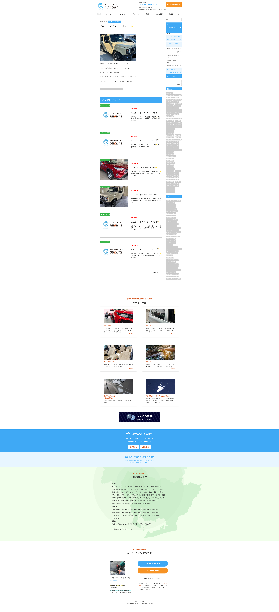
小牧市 (148, 486)
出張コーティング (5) (170, 202)
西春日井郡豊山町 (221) (171, 156)
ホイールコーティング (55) (173, 52)
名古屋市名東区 (135, 515)
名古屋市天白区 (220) (170, 139)
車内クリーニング (136, 14)
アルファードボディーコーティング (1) (173, 270)
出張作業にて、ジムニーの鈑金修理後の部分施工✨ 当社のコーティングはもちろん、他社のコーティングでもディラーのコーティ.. (146, 118)
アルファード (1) (170, 255)
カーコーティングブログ (114, 21)
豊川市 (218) (169, 183)
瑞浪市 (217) (169, 105)
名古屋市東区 (155, 515)
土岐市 (125, 524)
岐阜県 (114, 521)
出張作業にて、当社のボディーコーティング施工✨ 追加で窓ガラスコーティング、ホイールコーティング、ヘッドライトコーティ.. (146, 146)
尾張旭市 (137, 486)
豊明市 (129, 495)
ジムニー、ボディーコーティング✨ (145, 113)
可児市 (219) (169, 99)
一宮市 (125, 486)
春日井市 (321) (169, 97)
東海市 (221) (176, 141)
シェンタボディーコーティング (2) (173, 259)
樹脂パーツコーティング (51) (172, 61)
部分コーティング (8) (170, 200)
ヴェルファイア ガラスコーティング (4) (173, 232)
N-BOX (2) (178, 200)
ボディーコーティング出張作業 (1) (173, 263)
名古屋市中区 (145, 509)
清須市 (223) (178, 135)
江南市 (131, 489)
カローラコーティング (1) (171, 215)
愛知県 (114, 483)
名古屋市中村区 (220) (170, 118)
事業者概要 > (113, 580)
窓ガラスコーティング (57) (173, 48)
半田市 (140, 492)
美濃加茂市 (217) (170, 116)
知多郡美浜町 (144, 501)
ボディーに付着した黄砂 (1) (171, 278)
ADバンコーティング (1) (171, 217)
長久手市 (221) (169, 145)
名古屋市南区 (146, 512)
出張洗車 (148, 14)
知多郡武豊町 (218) (170, 164)
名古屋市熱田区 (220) (170, 126)
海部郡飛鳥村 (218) (170, 154)
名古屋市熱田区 (126, 512)
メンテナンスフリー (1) (171, 272)
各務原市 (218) (169, 112)
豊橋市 (151, 492)
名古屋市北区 (115, 518)
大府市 (124, 498)
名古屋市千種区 (116, 509)
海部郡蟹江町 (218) (170, 152)
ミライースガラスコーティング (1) (173, 274)
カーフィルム (123, 14)
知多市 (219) (179, 139)
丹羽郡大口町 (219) (170, 158)
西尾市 (129, 498)
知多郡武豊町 (124, 501)
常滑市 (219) (169, 143)
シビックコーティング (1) (171, 240)
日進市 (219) (177, 145)
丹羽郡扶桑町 (115, 492)
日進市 (120, 486)
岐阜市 (130, 524)
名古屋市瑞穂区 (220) (170, 124)
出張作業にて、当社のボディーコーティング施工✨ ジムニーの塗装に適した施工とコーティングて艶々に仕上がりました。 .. (146, 200)
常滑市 (139, 498)
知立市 (119, 498)
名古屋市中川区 (136, 512)
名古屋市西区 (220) (178, 112)
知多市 (162, 498)
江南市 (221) (178, 137)
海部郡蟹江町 (146, 498)
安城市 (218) (176, 173)
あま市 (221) (176, 114)
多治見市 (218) (169, 93)
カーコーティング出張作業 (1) (172, 211)
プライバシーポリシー (139, 601)
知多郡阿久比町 (134, 501)
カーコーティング (110, 14)
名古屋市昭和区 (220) (170, 122)
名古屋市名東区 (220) (170, 95)
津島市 (156, 492)
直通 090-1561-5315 (153, 563)
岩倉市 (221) (179, 124)
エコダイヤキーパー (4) (171, 242)
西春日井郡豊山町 (156, 486)
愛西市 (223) (169, 114)
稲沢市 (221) (178, 120)
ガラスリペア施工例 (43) (172, 76)
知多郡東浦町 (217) (170, 166)
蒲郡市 (119, 495)
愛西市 (136, 489)
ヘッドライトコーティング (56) (173, 56)
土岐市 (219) (176, 101)
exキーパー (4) (169, 244)
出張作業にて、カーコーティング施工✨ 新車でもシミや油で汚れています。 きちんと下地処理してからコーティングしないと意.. (146, 227)
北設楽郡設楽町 (116, 503)
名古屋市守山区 (145, 515)
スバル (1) (176, 253)
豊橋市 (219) (178, 181)
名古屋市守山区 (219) (177, 99)
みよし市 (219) (176, 179)
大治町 (123, 492)
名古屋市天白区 (125, 515)
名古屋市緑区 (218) (170, 137)
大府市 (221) (179, 126)
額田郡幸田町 (146, 495)
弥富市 (153, 495)
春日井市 (114, 486)
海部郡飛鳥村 (155, 498)
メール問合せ (154, 570)
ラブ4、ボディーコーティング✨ (144, 167)
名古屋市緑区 (115, 515)
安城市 (158, 495)
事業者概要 (170, 14)
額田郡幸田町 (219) (170, 181)
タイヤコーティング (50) (172, 65)
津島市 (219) (169, 141)
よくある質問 (159, 14)
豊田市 (145, 492)
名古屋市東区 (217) (170, 103)
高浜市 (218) (176, 175)
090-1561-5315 (146, 4)
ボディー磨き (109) (171, 39)
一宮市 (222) (169, 101)
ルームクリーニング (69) (172, 72)
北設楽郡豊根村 (136, 503)
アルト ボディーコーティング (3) (172, 230)
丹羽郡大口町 (159, 489)
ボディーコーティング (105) (173, 36)
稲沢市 (126, 489)
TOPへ (156, 272)
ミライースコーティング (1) (171, 221)
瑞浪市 (135, 524)
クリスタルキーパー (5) (171, 238)
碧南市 (134, 498)
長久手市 (128, 492)
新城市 (134, 495)
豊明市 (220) (176, 143)
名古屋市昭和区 (154, 509)
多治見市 (114, 524)
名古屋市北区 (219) (177, 105)
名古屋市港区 (155, 512)
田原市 (124, 495)
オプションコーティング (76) (172, 44)
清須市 (147, 489)
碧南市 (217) (169, 179)
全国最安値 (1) (169, 253)
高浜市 (114, 498)
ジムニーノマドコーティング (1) (172, 251)
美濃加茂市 (148, 524)
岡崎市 (139, 495)
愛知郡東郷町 (146, 503)
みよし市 (134, 492)
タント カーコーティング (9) (172, 234)
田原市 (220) (169, 185)
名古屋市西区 (126, 509)
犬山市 (152, 489)
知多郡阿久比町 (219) (170, 162)
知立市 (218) (169, 177)
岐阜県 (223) (177, 97)
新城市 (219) (176, 185)
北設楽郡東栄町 (126, 503)
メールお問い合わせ (175, 4)
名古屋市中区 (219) (170, 120)
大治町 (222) (179, 118)
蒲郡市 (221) (176, 183)
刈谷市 (163, 495)
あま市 (142, 489)
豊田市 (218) (169, 173)
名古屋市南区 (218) (170, 133)
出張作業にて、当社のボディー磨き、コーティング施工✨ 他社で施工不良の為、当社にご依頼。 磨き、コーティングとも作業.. (146, 173)
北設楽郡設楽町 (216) (170, 187)
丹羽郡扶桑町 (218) (170, 160)
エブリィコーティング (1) (171, 213)
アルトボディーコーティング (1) (172, 276)
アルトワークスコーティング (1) (172, 223)
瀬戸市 (143, 486)
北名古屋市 (115, 489)
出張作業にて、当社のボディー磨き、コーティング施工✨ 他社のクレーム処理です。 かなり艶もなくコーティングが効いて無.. (146, 255)
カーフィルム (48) (171, 69)
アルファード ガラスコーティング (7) (173, 236)
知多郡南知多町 (153, 501)
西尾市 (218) (176, 177)
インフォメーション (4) (172, 27)
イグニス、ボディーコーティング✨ (145, 249)
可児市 (120, 524)
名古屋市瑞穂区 (116, 512)
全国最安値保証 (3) (170, 257)
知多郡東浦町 (115, 501)
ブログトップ (171, 24)
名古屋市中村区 (135, 509)
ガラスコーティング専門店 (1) (172, 219)
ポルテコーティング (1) (171, 261)
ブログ (180, 14)
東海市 (114, 495)
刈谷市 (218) (169, 175)
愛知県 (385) (179, 95)
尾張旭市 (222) (178, 103)
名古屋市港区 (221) (170, 135)
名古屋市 (130, 486)
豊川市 (161, 492)
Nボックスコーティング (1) (171, 209)
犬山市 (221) (179, 122)
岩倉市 (121, 489)
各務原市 (141, 524)
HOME (99, 14)
